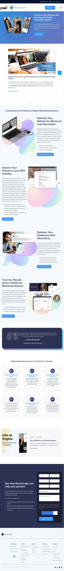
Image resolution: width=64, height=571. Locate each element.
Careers (33, 549)
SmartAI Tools (52, 403)
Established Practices (14, 549)
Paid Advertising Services (11, 403)
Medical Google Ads (25, 555)
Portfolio (55, 549)
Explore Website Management (45, 154)
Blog (54, 551)
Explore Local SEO (8, 219)
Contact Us (34, 552)
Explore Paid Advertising (44, 266)
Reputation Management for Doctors (32, 403)
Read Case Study (12, 91)
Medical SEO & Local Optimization (32, 375)
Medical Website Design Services (11, 375)
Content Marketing (25, 553)
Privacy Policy (41, 509)
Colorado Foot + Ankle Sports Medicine (32, 343)
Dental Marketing (56, 558)
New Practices (13, 546)
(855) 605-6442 (45, 546)
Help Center (44, 554)
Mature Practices (13, 551)
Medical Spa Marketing (57, 560)
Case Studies (55, 546)
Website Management (25, 546)
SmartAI (22, 562)
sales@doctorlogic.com (47, 551)
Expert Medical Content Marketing (53, 375)
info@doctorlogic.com (46, 549)
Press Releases (35, 547)
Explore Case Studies (8, 316)
